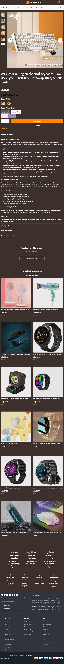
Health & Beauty (47, 632)
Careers (7, 629)
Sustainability (8, 644)
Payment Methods (28, 632)
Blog (6, 624)
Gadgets (45, 629)
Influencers (8, 634)
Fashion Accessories (48, 626)
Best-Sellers (46, 621)
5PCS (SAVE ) (4, 117)
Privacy (26, 655)
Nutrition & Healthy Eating (17, 7)
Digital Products (6, 7)
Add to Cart (37, 121)
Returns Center (28, 629)
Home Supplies (47, 634)
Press (6, 632)
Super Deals (46, 644)
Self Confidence (44, 7)
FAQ (25, 626)
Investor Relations (9, 639)
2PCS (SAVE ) (4, 115)
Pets (44, 639)
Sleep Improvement (53, 7)
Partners (7, 642)
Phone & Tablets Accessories (50, 642)
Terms (23, 655)
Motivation (27, 7)
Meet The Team (8, 626)
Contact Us (27, 621)
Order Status (27, 634)
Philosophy (8, 647)
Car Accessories (47, 624)
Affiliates (7, 637)
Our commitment (36, 606)
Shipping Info (27, 624)
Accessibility (30, 655)
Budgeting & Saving (35, 7)
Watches (61, 7)
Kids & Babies (46, 637)
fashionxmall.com (36, 599)
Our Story (7, 621)
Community (8, 649)
